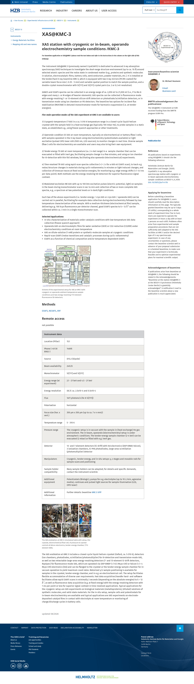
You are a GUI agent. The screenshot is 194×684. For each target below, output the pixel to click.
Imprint (24, 627)
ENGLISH (150, 2)
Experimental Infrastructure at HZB (40, 20)
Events (13, 649)
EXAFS (45, 311)
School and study (35, 646)
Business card (169, 91)
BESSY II (60, 20)
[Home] (23, 10)
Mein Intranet (21, 2)
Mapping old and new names (25, 44)
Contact (14, 627)
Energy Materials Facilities (24, 40)
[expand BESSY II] (65, 21)
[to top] (180, 628)
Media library (15, 643)
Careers (77, 10)
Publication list (154, 141)
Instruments (72, 20)
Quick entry (170, 2)
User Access (109, 10)
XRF (59, 311)
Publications (66, 2)
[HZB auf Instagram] (19, 665)
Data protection (38, 627)
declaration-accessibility (72, 627)
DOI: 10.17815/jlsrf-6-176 (158, 182)
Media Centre (49, 2)
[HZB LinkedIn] (13, 665)
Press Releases (16, 646)
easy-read (53, 627)
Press (35, 2)
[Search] (179, 10)
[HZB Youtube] (26, 665)
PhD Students (33, 649)
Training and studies (36, 643)
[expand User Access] (25, 21)
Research (46, 10)
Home (11, 21)
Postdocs (32, 653)
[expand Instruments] (78, 21)
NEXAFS (52, 311)
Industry (62, 10)
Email (165, 88)
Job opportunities (35, 640)
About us (92, 10)
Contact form (146, 653)
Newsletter (92, 627)
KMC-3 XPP (96, 492)
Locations (145, 656)
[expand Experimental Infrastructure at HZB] (55, 21)
